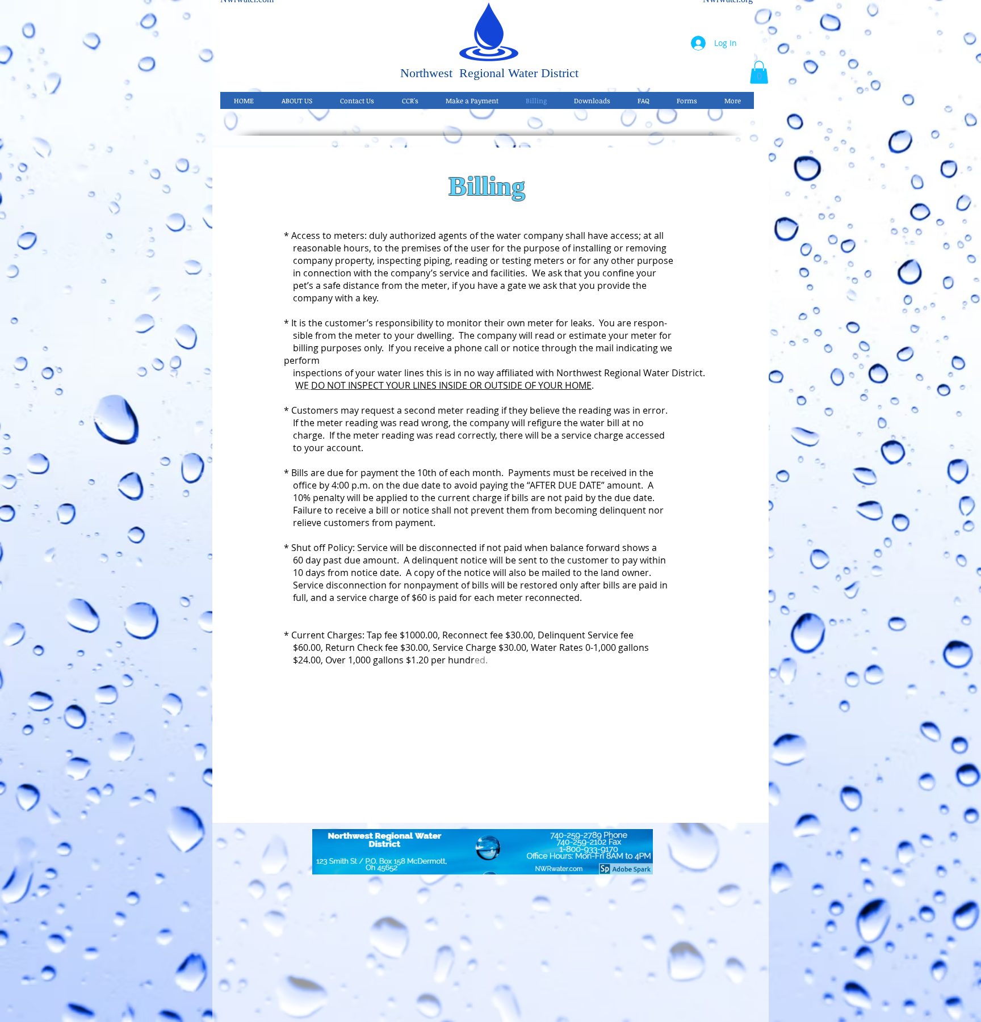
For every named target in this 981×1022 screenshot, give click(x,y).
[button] (759, 72)
